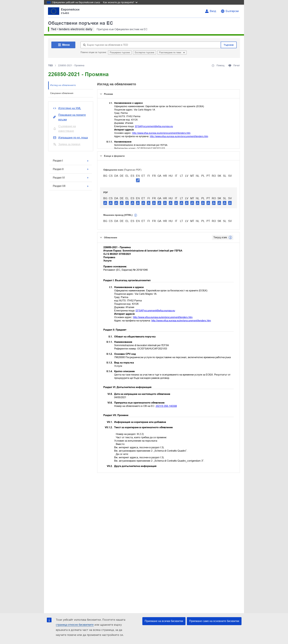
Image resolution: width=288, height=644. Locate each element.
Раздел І (58, 160)
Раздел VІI (59, 186)
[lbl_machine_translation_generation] (135, 215)
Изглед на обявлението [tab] (63, 85)
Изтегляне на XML (69, 108)
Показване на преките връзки (72, 117)
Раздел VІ (59, 177)
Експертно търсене (144, 52)
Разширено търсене (120, 52)
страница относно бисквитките (75, 624)
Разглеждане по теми (170, 52)
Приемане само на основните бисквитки (214, 621)
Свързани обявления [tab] (61, 93)
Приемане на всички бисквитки (164, 621)
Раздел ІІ (58, 169)
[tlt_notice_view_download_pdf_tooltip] (105, 203)
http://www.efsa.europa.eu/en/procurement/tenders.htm (161, 133)
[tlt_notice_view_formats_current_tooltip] (230, 237)
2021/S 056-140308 (166, 406)
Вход (213, 11)
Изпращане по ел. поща (73, 137)
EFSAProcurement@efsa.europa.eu (154, 126)
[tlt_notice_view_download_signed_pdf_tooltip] (138, 180)
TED (50, 65)
